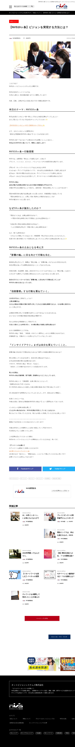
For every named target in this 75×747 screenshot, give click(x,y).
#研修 (67, 733)
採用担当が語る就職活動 (17, 723)
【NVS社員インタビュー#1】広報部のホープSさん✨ (27, 125)
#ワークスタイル (14, 478)
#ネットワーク (48, 733)
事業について (26, 718)
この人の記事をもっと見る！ (59, 490)
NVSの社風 (63, 718)
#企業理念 (47, 478)
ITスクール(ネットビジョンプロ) (45, 718)
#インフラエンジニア (27, 733)
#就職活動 (59, 733)
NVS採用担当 (16, 38)
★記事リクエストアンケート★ (19, 451)
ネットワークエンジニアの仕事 (38, 723)
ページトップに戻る (42, 618)
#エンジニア (39, 478)
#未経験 (38, 733)
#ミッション (23, 478)
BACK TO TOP (59, 637)
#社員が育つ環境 (56, 478)
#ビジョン (31, 478)
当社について (13, 718)
